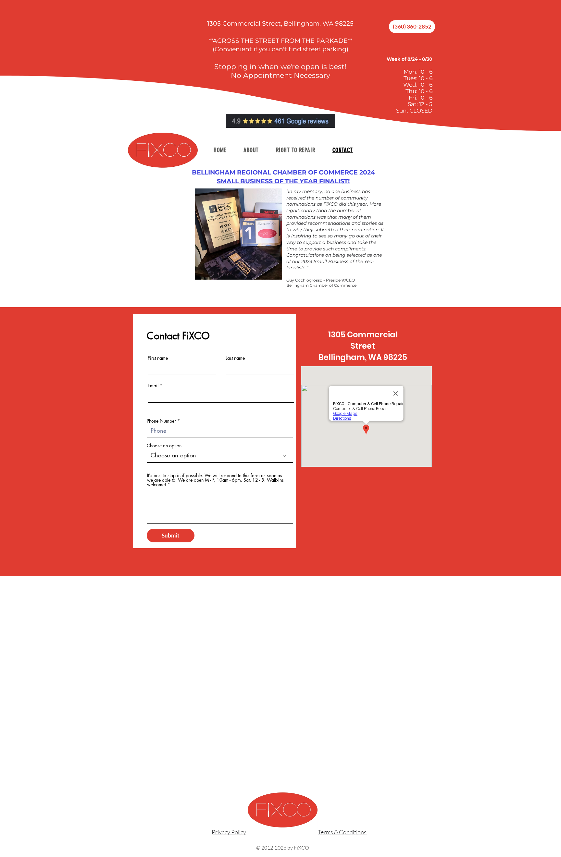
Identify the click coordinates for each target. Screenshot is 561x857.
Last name (235, 358)
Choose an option (164, 445)
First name (158, 358)
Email (153, 385)
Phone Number (161, 421)
